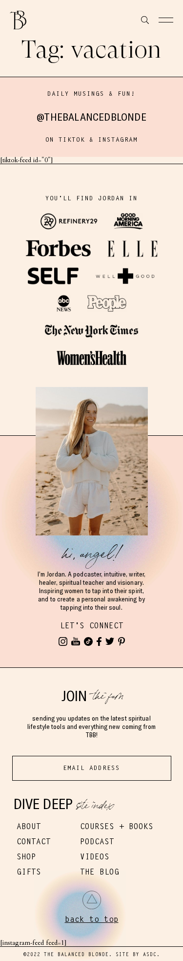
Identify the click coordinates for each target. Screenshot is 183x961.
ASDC (150, 954)
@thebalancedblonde (91, 116)
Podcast (97, 841)
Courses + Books (116, 826)
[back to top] (91, 900)
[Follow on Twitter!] (109, 641)
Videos (94, 857)
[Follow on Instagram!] (63, 641)
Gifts (29, 872)
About (29, 826)
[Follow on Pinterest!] (121, 641)
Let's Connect (91, 625)
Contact (34, 841)
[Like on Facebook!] (99, 641)
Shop (26, 857)
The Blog (99, 872)
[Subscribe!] (75, 641)
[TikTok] (88, 641)
